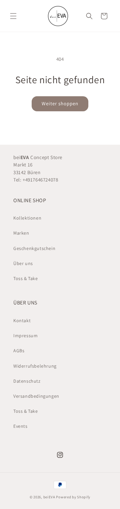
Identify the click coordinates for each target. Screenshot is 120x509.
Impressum (25, 336)
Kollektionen (27, 218)
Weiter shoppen (60, 103)
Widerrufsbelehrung (35, 366)
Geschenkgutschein (34, 248)
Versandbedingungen (36, 396)
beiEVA (49, 497)
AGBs (18, 351)
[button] (13, 16)
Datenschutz (27, 381)
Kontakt (22, 320)
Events (20, 426)
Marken (21, 233)
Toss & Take (25, 278)
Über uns (23, 263)
